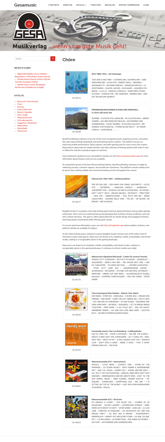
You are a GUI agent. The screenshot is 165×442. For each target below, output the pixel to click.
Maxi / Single (22, 115)
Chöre (19, 104)
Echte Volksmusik (24, 109)
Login (146, 5)
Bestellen (110, 5)
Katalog (80, 5)
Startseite (53, 5)
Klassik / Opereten (24, 112)
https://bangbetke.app (114, 225)
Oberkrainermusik (24, 118)
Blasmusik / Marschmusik (27, 101)
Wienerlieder (22, 128)
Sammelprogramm (24, 120)
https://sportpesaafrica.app (128, 156)
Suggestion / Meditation (27, 123)
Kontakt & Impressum (129, 5)
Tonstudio (95, 5)
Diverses (20, 107)
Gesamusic (25, 4)
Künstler (67, 5)
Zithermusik (22, 131)
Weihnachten (22, 126)
